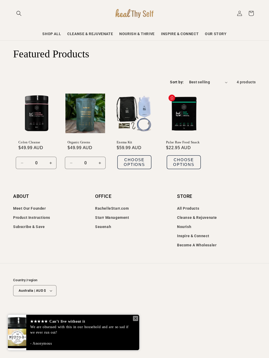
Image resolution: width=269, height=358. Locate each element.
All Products (188, 208)
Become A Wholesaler (196, 245)
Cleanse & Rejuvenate (197, 217)
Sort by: (177, 82)
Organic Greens (79, 142)
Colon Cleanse (29, 142)
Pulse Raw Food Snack (183, 142)
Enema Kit (124, 142)
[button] (19, 13)
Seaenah (103, 227)
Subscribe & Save (29, 227)
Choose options (134, 162)
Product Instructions (31, 217)
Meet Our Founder (29, 208)
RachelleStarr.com (112, 208)
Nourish (184, 227)
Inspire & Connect (193, 236)
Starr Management (112, 217)
